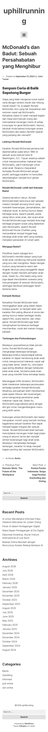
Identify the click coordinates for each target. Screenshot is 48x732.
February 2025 (10, 624)
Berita (17, 458)
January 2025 (9, 629)
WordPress (29, 723)
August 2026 (9, 566)
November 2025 (10, 595)
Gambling (7, 675)
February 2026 (10, 583)
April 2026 (7, 574)
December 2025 (10, 591)
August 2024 (9, 650)
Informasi (7, 679)
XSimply (22, 726)
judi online (7, 683)
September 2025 (11, 604)
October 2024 (9, 641)
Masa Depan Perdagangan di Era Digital (23, 530)
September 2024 (11, 645)
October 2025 (9, 599)
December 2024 (10, 633)
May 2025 (7, 620)
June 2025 (8, 616)
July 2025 (7, 612)
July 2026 (7, 570)
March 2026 (8, 579)
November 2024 (11, 637)
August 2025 (9, 608)
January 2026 (9, 587)
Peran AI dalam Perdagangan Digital (21, 526)
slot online (7, 687)
